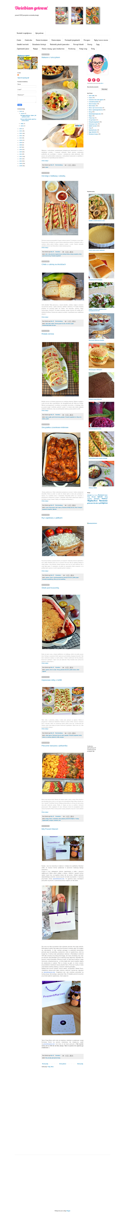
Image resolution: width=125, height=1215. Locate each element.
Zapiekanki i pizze (23, 49)
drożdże (63, 323)
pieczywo (54, 325)
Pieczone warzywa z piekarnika (54, 746)
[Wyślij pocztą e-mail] (68, 165)
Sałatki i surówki (22, 44)
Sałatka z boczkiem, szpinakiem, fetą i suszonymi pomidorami (97, 309)
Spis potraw (39, 33)
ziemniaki (56, 820)
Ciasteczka (28, 40)
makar (46, 167)
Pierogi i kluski (78, 44)
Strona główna (62, 1064)
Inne (46, 1057)
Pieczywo (87, 40)
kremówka (44, 579)
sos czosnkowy (48, 737)
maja (22, 123)
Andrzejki (89, 495)
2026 (20, 111)
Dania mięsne (56, 40)
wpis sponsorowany (56, 1057)
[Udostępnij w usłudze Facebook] (73, 165)
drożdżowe (68, 323)
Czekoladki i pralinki (93, 101)
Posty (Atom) (51, 1066)
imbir (56, 507)
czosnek (47, 507)
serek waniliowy (61, 579)
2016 (20, 149)
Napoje (35, 49)
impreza (47, 417)
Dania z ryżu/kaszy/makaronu (56, 577)
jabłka (74, 577)
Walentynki (96, 498)
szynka (47, 418)
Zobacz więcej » (45, 160)
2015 (20, 152)
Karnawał (64, 507)
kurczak (72, 507)
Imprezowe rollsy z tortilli (52, 680)
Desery (89, 44)
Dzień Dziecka (95, 495)
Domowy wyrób (58, 323)
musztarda (76, 254)
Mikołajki (93, 497)
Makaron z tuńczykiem (51, 57)
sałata (43, 737)
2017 (20, 147)
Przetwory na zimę (93, 124)
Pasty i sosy (83, 49)
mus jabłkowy (50, 579)
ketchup (64, 254)
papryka (63, 417)
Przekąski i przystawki (72, 40)
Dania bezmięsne (42, 40)
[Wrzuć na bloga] (70, 165)
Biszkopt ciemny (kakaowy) (95, 399)
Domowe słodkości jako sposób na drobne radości (28, 119)
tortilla (58, 737)
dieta (60, 818)
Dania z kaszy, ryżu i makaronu (53, 49)
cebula (49, 254)
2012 (20, 159)
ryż (57, 579)
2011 (20, 161)
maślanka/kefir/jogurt (46, 325)
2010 (20, 163)
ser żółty (77, 417)
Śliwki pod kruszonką (50, 588)
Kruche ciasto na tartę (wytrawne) (97, 250)
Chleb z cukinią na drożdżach (54, 264)
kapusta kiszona (58, 254)
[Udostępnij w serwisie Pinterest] (75, 165)
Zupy (97, 44)
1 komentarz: (58, 251)
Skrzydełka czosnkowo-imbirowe (55, 427)
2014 (20, 154)
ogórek (62, 735)
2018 (20, 145)
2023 (20, 133)
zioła (59, 820)
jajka (50, 417)
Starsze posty (80, 1064)
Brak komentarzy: (59, 165)
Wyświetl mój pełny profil (23, 78)
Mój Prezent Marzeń (50, 829)
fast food (53, 254)
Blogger (68, 1211)
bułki (46, 254)
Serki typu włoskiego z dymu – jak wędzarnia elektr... (28, 116)
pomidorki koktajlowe (70, 818)
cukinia (52, 323)
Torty (93, 49)
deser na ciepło (53, 669)
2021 (20, 138)
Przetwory (71, 49)
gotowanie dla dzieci (68, 577)
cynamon (47, 577)
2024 (20, 131)
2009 (20, 166)
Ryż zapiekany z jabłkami (52, 518)
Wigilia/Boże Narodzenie (97, 500)
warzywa (62, 737)
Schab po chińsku (93, 488)
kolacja (72, 254)
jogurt (72, 323)
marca (22, 126)
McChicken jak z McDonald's (95, 369)
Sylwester (54, 509)
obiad (80, 254)
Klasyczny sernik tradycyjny (95, 279)
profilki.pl (101, 83)
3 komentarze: (58, 575)
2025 (20, 128)
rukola (80, 735)
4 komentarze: (58, 816)
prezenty (49, 1057)
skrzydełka (49, 509)
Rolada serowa (48, 334)
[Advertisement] (62, 1096)
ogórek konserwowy (46, 255)
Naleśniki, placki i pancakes (59, 44)
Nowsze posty (45, 1064)
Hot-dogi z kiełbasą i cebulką (53, 176)
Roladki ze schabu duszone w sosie (97, 220)
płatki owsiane (73, 669)
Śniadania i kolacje (39, 44)
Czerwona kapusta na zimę (95, 428)
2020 (20, 140)
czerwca (23, 113)
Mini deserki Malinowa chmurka (96, 340)
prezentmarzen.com (58, 878)
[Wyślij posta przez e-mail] (65, 165)
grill (100, 503)
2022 (20, 135)
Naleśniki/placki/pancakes (95, 114)
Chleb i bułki (48, 323)
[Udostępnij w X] (71, 165)
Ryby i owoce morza (101, 40)
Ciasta (19, 40)
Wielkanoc (104, 498)
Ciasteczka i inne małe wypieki (96, 99)
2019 (20, 142)
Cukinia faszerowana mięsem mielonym (98, 458)
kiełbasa (68, 254)
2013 (20, 156)
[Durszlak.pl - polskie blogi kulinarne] (92, 523)
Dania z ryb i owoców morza (95, 107)
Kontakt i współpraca (24, 33)
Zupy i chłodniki (92, 132)
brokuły (47, 818)
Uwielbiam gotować (31, 8)
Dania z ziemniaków (53, 818)
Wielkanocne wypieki (23, 55)
